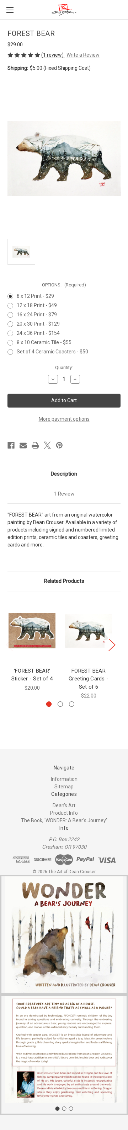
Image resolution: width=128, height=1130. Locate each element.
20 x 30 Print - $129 (38, 324)
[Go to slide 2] (64, 1108)
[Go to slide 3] (71, 1108)
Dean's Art (64, 805)
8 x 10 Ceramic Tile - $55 (44, 342)
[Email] (23, 445)
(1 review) (53, 55)
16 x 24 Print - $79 (37, 314)
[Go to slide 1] (57, 1108)
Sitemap (64, 786)
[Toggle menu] (10, 10)
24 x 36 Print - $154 (38, 333)
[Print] (35, 445)
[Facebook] (11, 445)
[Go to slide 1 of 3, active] (49, 704)
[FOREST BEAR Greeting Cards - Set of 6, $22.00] (88, 631)
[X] (47, 445)
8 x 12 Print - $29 (35, 296)
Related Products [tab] (64, 581)
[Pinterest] (59, 445)
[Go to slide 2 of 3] (60, 704)
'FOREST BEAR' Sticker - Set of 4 (32, 675)
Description (64, 474)
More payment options (64, 419)
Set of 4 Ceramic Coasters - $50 (52, 351)
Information (64, 779)
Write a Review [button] (83, 55)
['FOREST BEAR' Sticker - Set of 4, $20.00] (32, 631)
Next (112, 644)
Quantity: (64, 367)
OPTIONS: (64, 284)
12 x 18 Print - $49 (37, 305)
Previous (9, 644)
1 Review (64, 494)
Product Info (64, 813)
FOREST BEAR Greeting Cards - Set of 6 (88, 679)
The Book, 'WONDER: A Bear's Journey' (64, 820)
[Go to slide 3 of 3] (71, 704)
